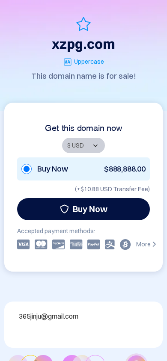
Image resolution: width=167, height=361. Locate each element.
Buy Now (90, 209)
